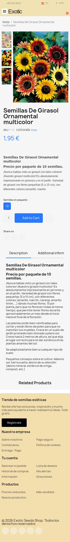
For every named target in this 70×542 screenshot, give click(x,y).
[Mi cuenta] (54, 11)
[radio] (7, 206)
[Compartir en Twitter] (14, 237)
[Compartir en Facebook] (6, 237)
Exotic (15, 11)
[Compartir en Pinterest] (22, 237)
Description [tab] (18, 253)
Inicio (34, 130)
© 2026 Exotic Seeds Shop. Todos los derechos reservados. (30, 522)
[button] (4, 11)
